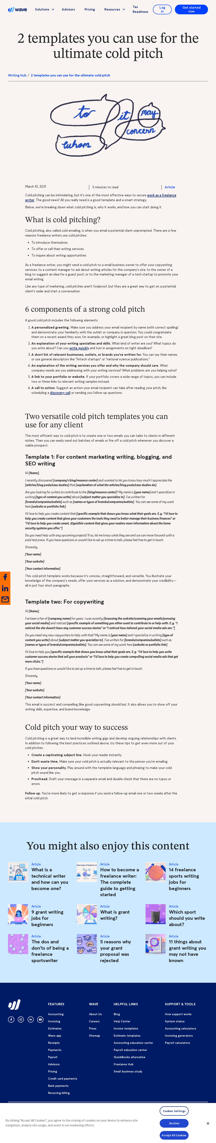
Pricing (90, 9)
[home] (17, 9)
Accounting (55, 1014)
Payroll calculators (177, 1042)
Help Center (122, 1021)
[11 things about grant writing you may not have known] (156, 949)
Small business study (128, 1071)
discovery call (60, 393)
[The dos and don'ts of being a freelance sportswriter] (18, 949)
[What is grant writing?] (87, 916)
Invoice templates (126, 1028)
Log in (162, 9)
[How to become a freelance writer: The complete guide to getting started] (87, 880)
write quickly (79, 348)
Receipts (54, 1042)
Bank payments (58, 1085)
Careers (94, 1021)
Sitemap (94, 1035)
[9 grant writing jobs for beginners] (18, 916)
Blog (117, 1014)
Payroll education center (130, 1050)
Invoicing (54, 1021)
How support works (178, 1014)
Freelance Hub (123, 1064)
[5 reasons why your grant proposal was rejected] (87, 949)
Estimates (55, 1028)
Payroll (52, 1057)
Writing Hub (17, 75)
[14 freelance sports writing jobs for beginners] (156, 880)
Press (92, 1028)
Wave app (54, 1035)
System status (175, 1021)
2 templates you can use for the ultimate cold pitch (70, 75)
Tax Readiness (140, 9)
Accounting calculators (180, 1028)
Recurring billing (59, 1093)
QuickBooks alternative (129, 1057)
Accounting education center (133, 1042)
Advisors (68, 9)
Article (170, 187)
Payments (54, 1050)
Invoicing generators (179, 1035)
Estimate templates (127, 1035)
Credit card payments (62, 1078)
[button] (208, 1123)
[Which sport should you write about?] (156, 916)
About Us (95, 1014)
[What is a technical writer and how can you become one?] (18, 880)
